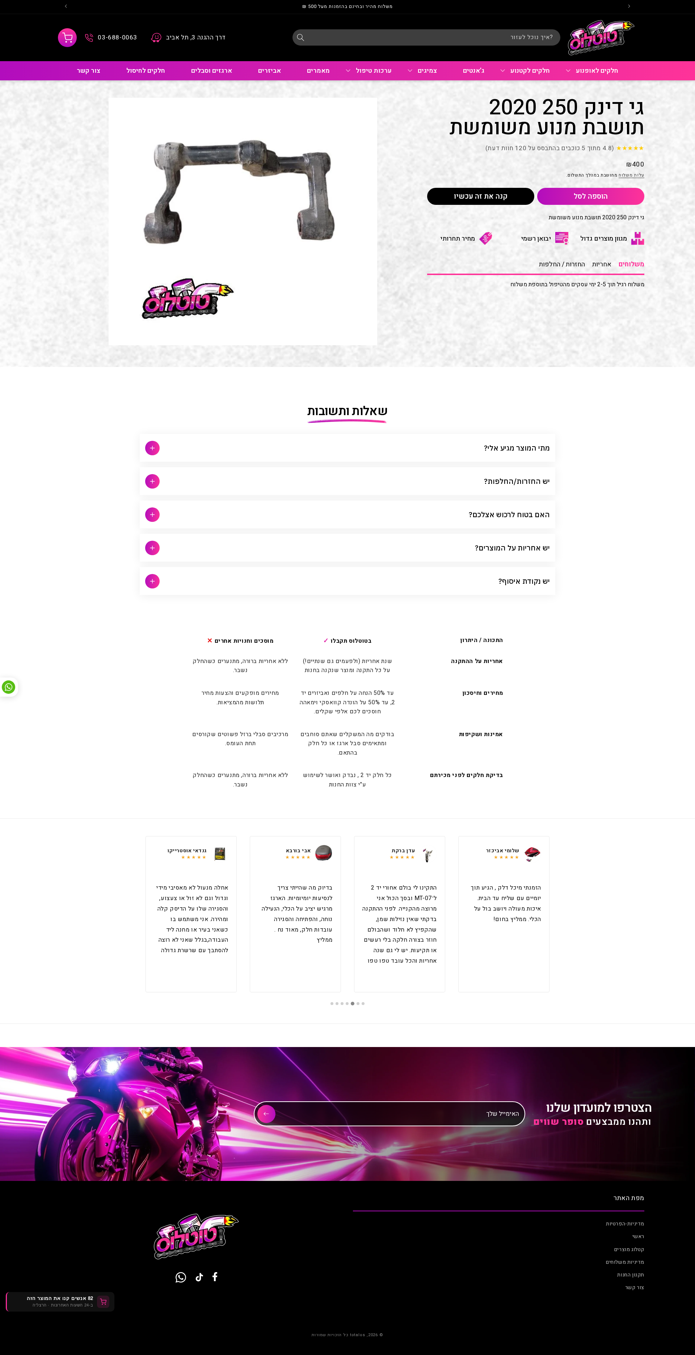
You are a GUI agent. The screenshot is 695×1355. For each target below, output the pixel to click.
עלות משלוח (631, 175)
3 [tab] (352, 1003)
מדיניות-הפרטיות (625, 1224)
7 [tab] (331, 1003)
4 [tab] (347, 1003)
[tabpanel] (504, 914)
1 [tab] (363, 1003)
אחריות (601, 264)
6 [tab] (337, 1003)
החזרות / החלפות (562, 264)
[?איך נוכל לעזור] (300, 37)
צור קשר (634, 1287)
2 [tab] (358, 1003)
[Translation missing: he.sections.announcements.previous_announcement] (629, 7)
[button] (67, 37)
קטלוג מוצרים (629, 1249)
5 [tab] (342, 1003)
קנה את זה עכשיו (480, 196)
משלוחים (631, 264)
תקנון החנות (630, 1275)
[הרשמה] (266, 1114)
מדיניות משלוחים (625, 1262)
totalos (357, 1335)
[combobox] (426, 37)
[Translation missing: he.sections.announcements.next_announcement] (66, 7)
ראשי (638, 1236)
